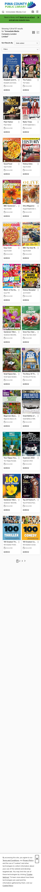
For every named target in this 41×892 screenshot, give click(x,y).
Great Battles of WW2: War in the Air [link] (30, 416)
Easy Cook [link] (8, 248)
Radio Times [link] (27, 122)
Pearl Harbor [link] (8, 122)
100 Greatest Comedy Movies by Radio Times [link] (30, 542)
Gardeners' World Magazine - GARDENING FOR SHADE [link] (11, 332)
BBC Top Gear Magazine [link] (30, 248)
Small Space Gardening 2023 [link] (11, 374)
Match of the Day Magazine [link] (11, 290)
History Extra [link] (27, 164)
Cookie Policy (8, 886)
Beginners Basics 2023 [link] (11, 416)
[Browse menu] (37, 11)
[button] (33, 33)
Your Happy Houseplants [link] (11, 458)
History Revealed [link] (29, 290)
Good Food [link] (8, 164)
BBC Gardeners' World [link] (11, 206)
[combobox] (16, 12)
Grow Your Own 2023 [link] (30, 332)
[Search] (3, 12)
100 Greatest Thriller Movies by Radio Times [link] (11, 542)
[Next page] (25, 561)
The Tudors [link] (27, 80)
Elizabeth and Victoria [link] (11, 80)
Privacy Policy (28, 860)
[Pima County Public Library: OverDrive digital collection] (20, 4)
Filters (5, 49)
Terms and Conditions (11, 860)
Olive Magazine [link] (28, 206)
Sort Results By (7, 43)
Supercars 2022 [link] (29, 458)
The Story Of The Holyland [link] (30, 374)
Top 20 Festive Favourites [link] (30, 500)
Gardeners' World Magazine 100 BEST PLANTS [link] (11, 500)
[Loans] (33, 12)
